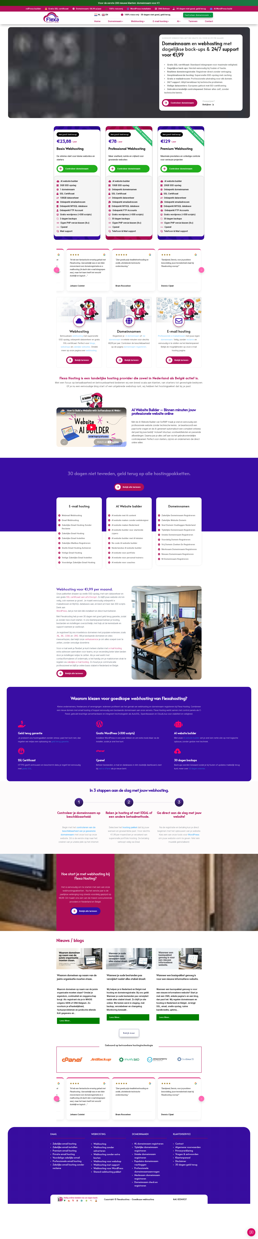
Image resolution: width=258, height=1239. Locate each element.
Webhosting (137, 21)
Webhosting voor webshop (107, 1161)
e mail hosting (115, 648)
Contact (209, 21)
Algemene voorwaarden (188, 1147)
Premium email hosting (64, 1150)
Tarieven (192, 21)
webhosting (77, 336)
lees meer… (65, 1020)
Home (97, 21)
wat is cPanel (105, 768)
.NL (58, 636)
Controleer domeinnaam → (198, 15)
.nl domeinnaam (132, 336)
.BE (62, 636)
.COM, (67, 636)
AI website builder (191, 738)
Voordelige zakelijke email (66, 1157)
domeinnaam (167, 339)
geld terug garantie (60, 741)
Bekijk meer (129, 1033)
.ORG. (76, 636)
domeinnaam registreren (134, 347)
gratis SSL (27, 768)
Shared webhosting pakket (107, 1171)
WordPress (61, 611)
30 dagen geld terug (186, 1164)
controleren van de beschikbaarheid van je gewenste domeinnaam (78, 831)
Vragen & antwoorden (186, 1154)
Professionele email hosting (67, 1161)
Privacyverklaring (184, 1150)
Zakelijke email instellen (65, 1147)
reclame (190, 339)
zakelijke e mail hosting (78, 662)
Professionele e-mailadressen (171, 336)
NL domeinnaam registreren (148, 1143)
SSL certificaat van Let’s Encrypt (81, 597)
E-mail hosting (160, 21)
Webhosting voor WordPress (108, 1168)
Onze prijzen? (209, 101)
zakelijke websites (82, 347)
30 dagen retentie (197, 768)
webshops (65, 347)
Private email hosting (64, 1154)
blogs (92, 343)
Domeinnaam (115, 21)
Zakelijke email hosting (64, 1143)
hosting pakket (130, 827)
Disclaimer (180, 1161)
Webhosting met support (107, 1164)
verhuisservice (92, 639)
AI (178, 21)
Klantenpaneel (182, 1157)
